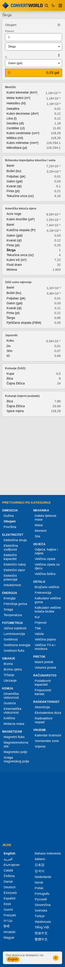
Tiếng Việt (42, 927)
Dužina (9, 516)
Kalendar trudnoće (48, 735)
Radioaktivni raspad (43, 720)
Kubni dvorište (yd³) (20, 219)
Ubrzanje (10, 680)
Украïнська (43, 921)
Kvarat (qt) (14, 186)
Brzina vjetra (13, 669)
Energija (10, 598)
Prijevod (40, 622)
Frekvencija (43, 592)
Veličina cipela (45, 559)
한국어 (39, 871)
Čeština (9, 876)
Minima (11, 269)
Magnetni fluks (14, 737)
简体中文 (41, 933)
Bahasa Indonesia (48, 853)
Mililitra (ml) (14, 138)
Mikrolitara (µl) (16, 148)
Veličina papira (45, 639)
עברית (8, 921)
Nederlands (43, 877)
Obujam (10, 521)
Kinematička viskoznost (12, 710)
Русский (41, 899)
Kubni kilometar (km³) (21, 92)
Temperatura (13, 615)
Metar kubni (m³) (18, 98)
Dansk (8, 881)
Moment (40, 531)
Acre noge (13, 214)
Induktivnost (12, 585)
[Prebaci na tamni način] (53, 5)
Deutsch (10, 887)
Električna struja (15, 540)
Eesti (7, 904)
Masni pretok (44, 662)
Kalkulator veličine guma (48, 600)
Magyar (9, 937)
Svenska (41, 910)
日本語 (39, 865)
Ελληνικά (10, 893)
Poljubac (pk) (15, 176)
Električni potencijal (10, 577)
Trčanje (9, 675)
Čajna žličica (15, 383)
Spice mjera (15, 411)
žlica (9, 378)
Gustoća (10, 703)
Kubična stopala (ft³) (21, 230)
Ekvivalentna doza (48, 713)
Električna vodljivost (11, 547)
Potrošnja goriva (15, 604)
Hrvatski (9, 932)
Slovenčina (43, 905)
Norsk (39, 882)
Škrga (11, 250)
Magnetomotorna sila (16, 744)
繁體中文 (41, 939)
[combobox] (30, 47)
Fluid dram (14, 265)
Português (42, 893)
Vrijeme (40, 746)
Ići (8, 356)
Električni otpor (14, 570)
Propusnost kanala (43, 692)
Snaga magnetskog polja (16, 759)
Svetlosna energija (17, 645)
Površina (10, 527)
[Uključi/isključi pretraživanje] (46, 5)
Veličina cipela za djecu (47, 566)
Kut (37, 617)
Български (12, 865)
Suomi (8, 909)
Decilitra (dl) (15, 123)
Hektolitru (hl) (16, 103)
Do (8, 346)
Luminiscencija (14, 634)
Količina (9, 718)
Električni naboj (15, 564)
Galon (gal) (14, 181)
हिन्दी (6, 926)
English (13, 959)
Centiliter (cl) (15, 128)
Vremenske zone (47, 741)
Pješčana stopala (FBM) (23, 323)
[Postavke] (59, 25)
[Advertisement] (32, 454)
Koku (10, 340)
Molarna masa (14, 724)
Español (9, 898)
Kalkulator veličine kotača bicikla (48, 609)
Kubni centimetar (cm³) (22, 133)
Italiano (40, 859)
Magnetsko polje (15, 752)
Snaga (8, 609)
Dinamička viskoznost (11, 695)
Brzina (8, 664)
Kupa (10, 373)
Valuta (39, 634)
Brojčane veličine (47, 587)
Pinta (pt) (13, 191)
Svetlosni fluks (14, 650)
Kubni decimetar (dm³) (22, 113)
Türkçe (40, 916)
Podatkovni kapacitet (43, 682)
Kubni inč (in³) (16, 260)
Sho (9, 351)
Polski (39, 888)
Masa (39, 525)
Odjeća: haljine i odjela (46, 551)
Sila (37, 536)
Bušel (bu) (13, 171)
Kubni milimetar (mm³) (22, 143)
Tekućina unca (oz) (20, 196)
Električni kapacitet (10, 557)
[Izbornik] (60, 5)
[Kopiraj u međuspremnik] (9, 73)
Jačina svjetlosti (15, 628)
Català (8, 870)
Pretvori (9, 31)
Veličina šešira (45, 574)
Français (10, 915)
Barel (10, 165)
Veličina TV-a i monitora (45, 647)
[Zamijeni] (59, 55)
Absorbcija (42, 707)
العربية (8, 859)
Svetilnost (11, 639)
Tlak (38, 628)
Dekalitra (12, 109)
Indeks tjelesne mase (45, 517)
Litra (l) (11, 118)
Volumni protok (45, 667)
